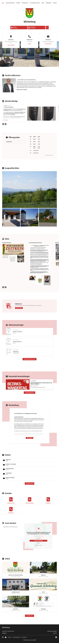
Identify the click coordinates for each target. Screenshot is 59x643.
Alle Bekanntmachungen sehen (29, 359)
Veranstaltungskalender (29, 392)
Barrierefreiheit (24, 637)
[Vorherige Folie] (3, 124)
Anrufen (29, 43)
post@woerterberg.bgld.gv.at (52, 631)
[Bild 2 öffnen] (5, 256)
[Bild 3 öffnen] (13, 258)
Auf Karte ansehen (10, 45)
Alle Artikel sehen (29, 615)
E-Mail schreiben (48, 43)
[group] (29, 113)
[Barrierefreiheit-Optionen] (3, 637)
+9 (48, 28)
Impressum (9, 637)
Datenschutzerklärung (16, 637)
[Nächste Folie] (6, 124)
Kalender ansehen (19, 307)
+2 (47, 280)
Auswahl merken (39, 545)
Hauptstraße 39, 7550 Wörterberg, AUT (8, 631)
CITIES (35, 640)
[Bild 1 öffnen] (13, 249)
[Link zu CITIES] (56, 637)
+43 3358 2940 (54, 633)
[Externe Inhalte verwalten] (5, 637)
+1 (20, 259)
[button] (29, 13)
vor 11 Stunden (5, 105)
